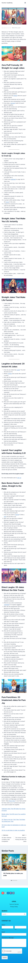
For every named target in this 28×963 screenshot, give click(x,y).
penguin (13, 103)
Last (15, 929)
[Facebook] (11, 893)
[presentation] (14, 862)
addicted (13, 179)
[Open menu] (25, 3)
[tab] (11, 880)
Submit (5, 957)
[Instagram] (13, 893)
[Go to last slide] (4, 866)
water (18, 370)
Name (4, 925)
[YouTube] (3, 893)
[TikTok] (5, 893)
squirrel (17, 514)
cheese (15, 95)
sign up (19, 477)
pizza (7, 202)
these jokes (12, 801)
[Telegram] (8, 893)
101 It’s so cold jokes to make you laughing (13, 830)
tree (5, 516)
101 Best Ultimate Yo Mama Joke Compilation (6, 838)
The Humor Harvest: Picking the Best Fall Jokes (20, 838)
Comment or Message (8, 937)
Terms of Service (14, 904)
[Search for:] (14, 914)
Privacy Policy (14, 906)
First (3, 929)
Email (3, 932)
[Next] (24, 866)
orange (10, 373)
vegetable (6, 604)
